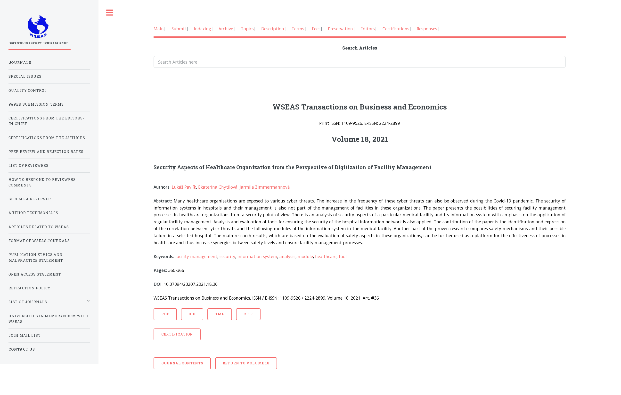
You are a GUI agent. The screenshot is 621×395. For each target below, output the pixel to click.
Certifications (396, 29)
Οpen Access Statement (34, 274)
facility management (196, 256)
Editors (367, 29)
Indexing (202, 29)
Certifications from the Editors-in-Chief (46, 121)
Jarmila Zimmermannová (265, 187)
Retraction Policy (29, 288)
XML (219, 314)
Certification (177, 334)
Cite (248, 314)
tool (343, 256)
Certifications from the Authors (46, 137)
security (227, 256)
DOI (192, 314)
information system (257, 256)
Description (272, 29)
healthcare (325, 256)
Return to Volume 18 (246, 363)
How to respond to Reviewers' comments (42, 182)
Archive (226, 29)
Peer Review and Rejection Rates (45, 151)
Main (159, 29)
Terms (298, 29)
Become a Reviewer (29, 199)
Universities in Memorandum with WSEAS (48, 319)
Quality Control (27, 90)
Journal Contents (182, 363)
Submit (179, 29)
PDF (165, 314)
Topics (247, 29)
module (305, 256)
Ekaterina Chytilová (217, 187)
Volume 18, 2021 (359, 139)
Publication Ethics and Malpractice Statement (35, 257)
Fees (316, 29)
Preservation (340, 29)
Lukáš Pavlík (184, 187)
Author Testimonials (33, 212)
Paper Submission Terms (36, 104)
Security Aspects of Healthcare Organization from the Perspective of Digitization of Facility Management (293, 167)
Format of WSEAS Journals (39, 240)
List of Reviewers (28, 165)
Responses (427, 29)
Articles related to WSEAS (38, 227)
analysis (287, 256)
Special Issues (24, 76)
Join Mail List (24, 335)
